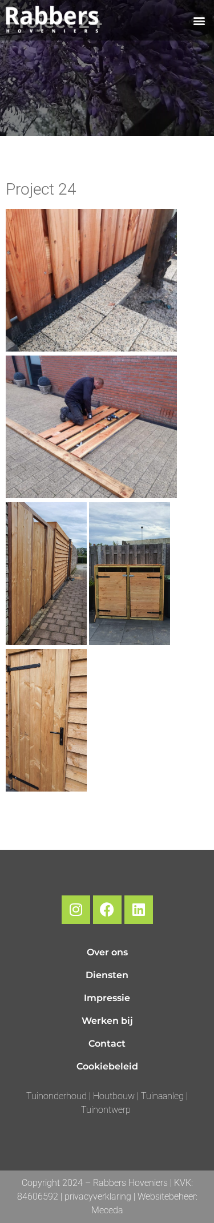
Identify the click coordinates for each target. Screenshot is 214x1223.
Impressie (107, 997)
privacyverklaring (97, 1196)
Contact (107, 1043)
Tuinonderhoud (57, 1096)
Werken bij (107, 1020)
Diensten (107, 975)
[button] (198, 20)
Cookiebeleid (107, 1066)
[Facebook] (107, 909)
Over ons (107, 952)
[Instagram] (76, 909)
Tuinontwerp (106, 1109)
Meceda (107, 1210)
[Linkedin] (138, 909)
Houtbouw (114, 1096)
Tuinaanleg (163, 1096)
